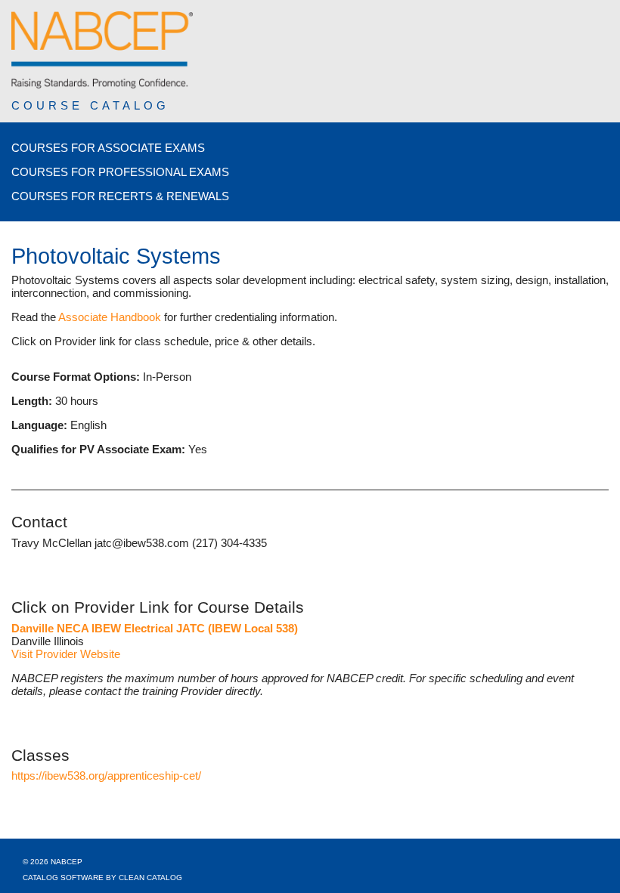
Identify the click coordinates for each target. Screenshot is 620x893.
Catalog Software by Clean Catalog (102, 877)
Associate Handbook (109, 317)
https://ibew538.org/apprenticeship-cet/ (106, 775)
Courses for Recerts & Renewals (120, 196)
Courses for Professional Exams (120, 171)
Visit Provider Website (65, 653)
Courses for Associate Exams (108, 147)
